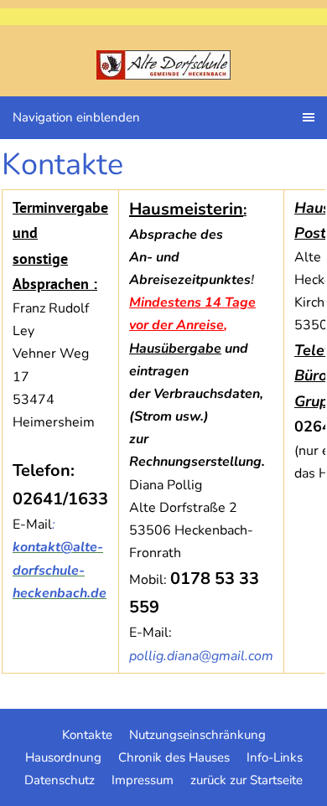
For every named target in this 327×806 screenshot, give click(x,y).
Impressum (143, 780)
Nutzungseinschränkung (197, 734)
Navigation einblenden (76, 117)
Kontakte (87, 734)
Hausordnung (63, 757)
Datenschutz (59, 780)
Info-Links (275, 757)
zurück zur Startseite (246, 780)
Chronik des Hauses (174, 757)
